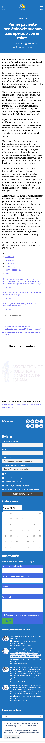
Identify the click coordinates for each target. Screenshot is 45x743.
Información (7, 421)
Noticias (8, 316)
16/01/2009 (32, 43)
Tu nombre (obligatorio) (12, 566)
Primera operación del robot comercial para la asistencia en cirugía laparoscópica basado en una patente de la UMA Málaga (23, 281)
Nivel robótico (7, 457)
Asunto (5, 587)
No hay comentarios (24, 47)
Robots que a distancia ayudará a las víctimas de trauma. (20, 304)
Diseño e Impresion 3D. (13, 482)
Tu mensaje (7, 597)
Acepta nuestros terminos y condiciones (22, 615)
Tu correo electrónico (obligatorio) (16, 576)
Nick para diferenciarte (10, 442)
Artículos (22, 19)
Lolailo (15, 663)
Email (4, 449)
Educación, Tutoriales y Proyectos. (17, 486)
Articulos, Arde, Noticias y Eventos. (17, 474)
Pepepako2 (17, 645)
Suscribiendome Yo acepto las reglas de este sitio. (22, 489)
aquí (32, 561)
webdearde (16, 316)
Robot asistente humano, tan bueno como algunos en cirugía (22, 293)
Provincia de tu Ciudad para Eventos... (15, 465)
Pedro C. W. (18, 43)
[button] (12, 737)
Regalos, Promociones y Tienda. (16, 478)
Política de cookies (34, 733)
